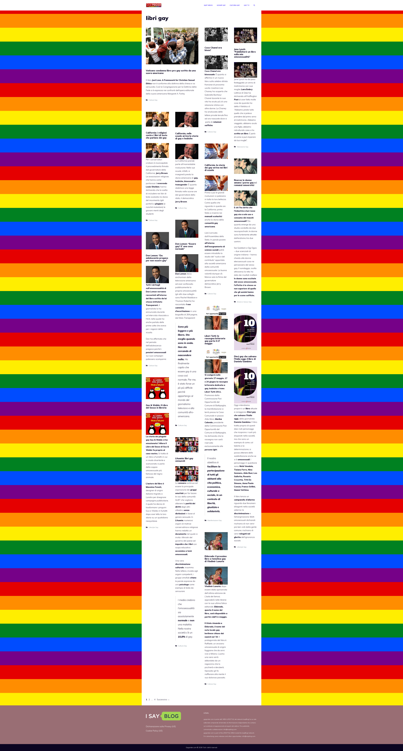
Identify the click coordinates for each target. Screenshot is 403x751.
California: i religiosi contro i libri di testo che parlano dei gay (156, 135)
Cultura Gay (235, 5)
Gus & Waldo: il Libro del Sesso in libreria (157, 406)
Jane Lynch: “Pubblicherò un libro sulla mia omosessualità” (245, 53)
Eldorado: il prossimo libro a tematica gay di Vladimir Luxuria (216, 559)
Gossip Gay (221, 5)
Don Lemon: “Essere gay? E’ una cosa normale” (185, 246)
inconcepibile (161, 163)
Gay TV (246, 5)
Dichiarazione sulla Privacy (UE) (161, 726)
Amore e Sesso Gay (244, 302)
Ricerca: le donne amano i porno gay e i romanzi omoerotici (245, 182)
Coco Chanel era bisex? (213, 49)
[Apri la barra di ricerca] (254, 5)
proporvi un (242, 408)
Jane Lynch (239, 79)
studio (237, 228)
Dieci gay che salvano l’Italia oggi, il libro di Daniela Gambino (245, 359)
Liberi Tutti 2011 (213, 392)
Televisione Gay (242, 147)
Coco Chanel (211, 71)
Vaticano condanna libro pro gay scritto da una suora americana (171, 71)
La (180, 483)
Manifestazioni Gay (214, 520)
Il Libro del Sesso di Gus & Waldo (157, 446)
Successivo (163, 699)
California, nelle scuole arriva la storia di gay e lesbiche (186, 136)
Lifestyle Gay (241, 547)
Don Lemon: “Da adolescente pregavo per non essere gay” (157, 258)
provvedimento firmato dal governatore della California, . (157, 169)
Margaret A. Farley (176, 93)
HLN (148, 319)
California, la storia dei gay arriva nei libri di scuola (216, 167)
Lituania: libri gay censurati (184, 459)
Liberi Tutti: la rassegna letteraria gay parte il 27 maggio (215, 340)
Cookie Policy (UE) (154, 730)
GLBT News (208, 5)
